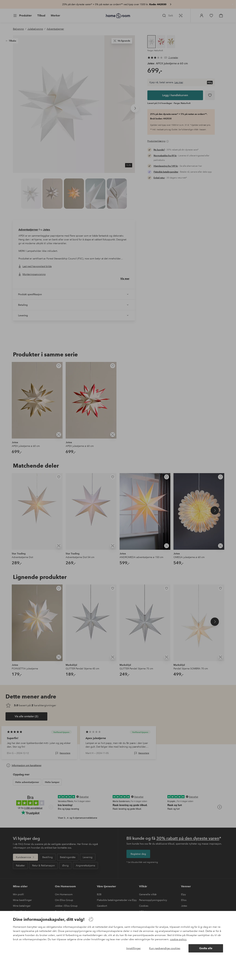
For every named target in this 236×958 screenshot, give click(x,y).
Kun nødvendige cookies (164, 948)
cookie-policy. (178, 939)
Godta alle (205, 948)
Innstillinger (133, 948)
